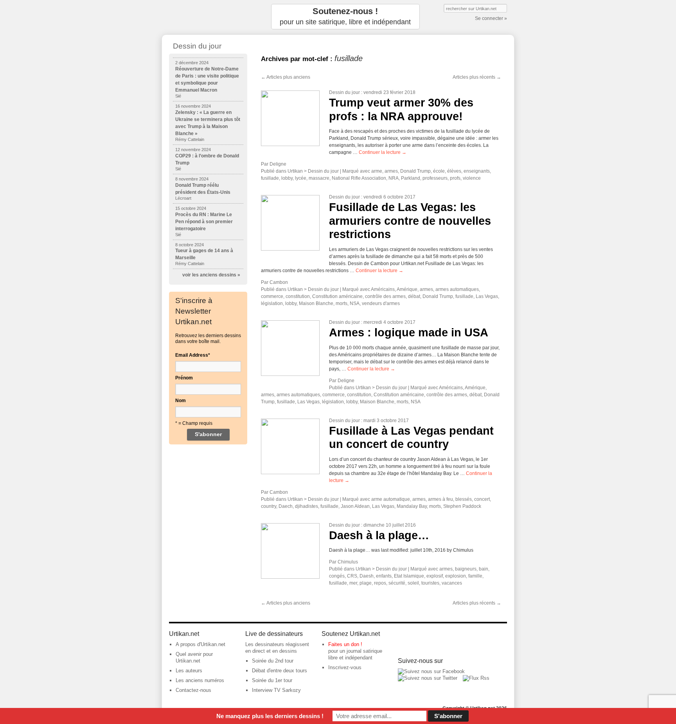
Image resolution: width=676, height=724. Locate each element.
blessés (463, 499)
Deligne (278, 164)
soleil (413, 583)
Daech (286, 506)
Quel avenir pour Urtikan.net (194, 657)
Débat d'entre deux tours (279, 670)
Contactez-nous (193, 690)
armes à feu (440, 499)
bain (483, 569)
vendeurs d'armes (381, 303)
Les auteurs (189, 670)
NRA (393, 178)
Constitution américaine (337, 296)
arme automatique (390, 499)
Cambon (279, 282)
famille (475, 576)
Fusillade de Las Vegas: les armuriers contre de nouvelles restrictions (410, 220)
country (268, 506)
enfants (384, 576)
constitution (298, 296)
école (439, 171)
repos (380, 583)
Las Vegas (487, 296)
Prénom (184, 378)
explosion (455, 576)
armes (391, 171)
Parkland (410, 178)
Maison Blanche (316, 303)
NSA (355, 303)
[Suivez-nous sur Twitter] (427, 678)
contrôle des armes (385, 296)
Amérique (407, 289)
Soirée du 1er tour (272, 680)
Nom (180, 400)
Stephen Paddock (462, 506)
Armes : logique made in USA (408, 332)
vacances (452, 583)
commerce (272, 296)
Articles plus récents (477, 77)
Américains (383, 289)
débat (414, 296)
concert (482, 499)
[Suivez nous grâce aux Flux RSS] (476, 678)
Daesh (367, 576)
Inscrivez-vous (344, 667)
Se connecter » (491, 18)
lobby (287, 178)
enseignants (477, 171)
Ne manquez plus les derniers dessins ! (270, 716)
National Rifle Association (359, 178)
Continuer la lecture (382, 152)
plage (366, 583)
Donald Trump (415, 171)
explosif (434, 576)
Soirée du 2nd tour (272, 661)
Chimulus (348, 562)
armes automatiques (457, 289)
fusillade (270, 178)
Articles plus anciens (285, 77)
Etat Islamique (409, 576)
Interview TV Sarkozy (276, 690)
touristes (430, 583)
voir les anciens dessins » (211, 275)
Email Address (192, 355)
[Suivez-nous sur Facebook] (431, 671)
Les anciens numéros (200, 680)
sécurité (396, 583)
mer (353, 583)
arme (376, 171)
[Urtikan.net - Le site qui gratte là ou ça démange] (208, 16)
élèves (454, 171)
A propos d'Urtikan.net (200, 644)
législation (272, 303)
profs (455, 178)
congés (337, 576)
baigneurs (465, 569)
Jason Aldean (355, 506)
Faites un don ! (345, 644)
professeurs (435, 178)
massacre (319, 178)
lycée (300, 178)
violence (472, 178)
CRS (352, 576)
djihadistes (306, 506)
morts (341, 303)
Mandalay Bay (412, 506)
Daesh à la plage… (379, 535)
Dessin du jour (344, 92)
